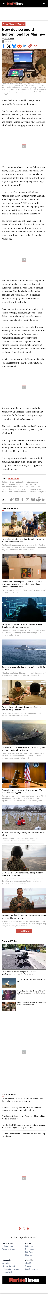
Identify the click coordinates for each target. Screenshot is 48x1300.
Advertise (5, 1263)
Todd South (9, 39)
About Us (28, 1263)
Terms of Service (8, 1249)
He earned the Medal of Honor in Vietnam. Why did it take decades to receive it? (22, 1100)
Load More (24, 930)
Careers (28, 1266)
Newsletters (29, 1249)
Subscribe (29, 1246)
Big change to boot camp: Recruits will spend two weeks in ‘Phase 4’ (24, 1117)
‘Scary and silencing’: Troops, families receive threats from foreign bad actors (22, 625)
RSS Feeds (29, 1252)
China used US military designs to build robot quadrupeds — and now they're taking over (19, 972)
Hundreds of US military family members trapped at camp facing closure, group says (23, 1126)
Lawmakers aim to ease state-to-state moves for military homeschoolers (23, 540)
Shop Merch (29, 1255)
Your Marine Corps (13, 23)
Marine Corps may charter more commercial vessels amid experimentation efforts (21, 1108)
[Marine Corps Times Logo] (15, 3)
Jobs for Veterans (31, 1269)
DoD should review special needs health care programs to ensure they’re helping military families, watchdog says (22, 584)
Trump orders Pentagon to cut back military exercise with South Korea (31, 1003)
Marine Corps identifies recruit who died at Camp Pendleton (23, 1135)
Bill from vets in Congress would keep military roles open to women (22, 874)
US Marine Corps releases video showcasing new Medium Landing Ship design (23, 748)
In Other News (9, 508)
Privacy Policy (7, 1246)
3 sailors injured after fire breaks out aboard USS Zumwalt (23, 668)
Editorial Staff (7, 1272)
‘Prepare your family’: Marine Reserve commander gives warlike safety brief (24, 916)
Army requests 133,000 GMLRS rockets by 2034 (31, 980)
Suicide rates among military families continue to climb (23, 833)
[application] (24, 956)
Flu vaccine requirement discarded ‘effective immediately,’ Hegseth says (21, 708)
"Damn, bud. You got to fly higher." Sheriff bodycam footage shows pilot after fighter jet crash (31, 993)
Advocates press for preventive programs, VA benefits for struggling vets (22, 791)
